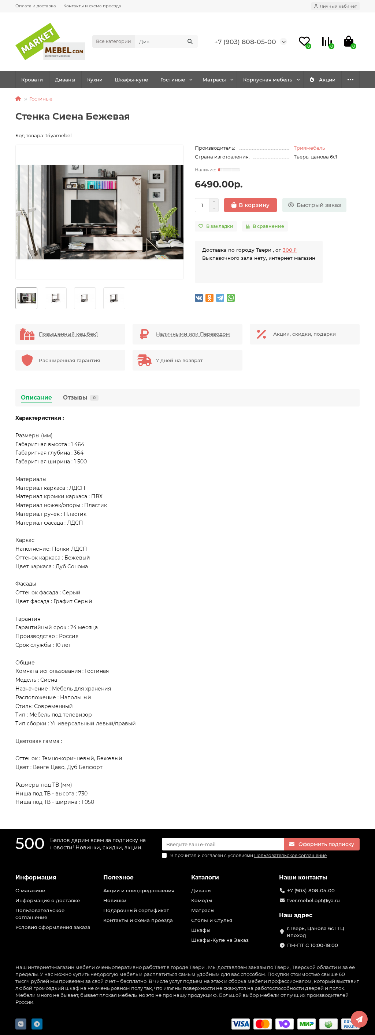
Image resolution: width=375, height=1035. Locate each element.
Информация (35, 877)
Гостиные (172, 80)
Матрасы (214, 80)
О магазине (30, 890)
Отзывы (79, 397)
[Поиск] (190, 41)
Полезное (118, 877)
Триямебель (309, 148)
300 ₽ (290, 250)
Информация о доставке (47, 900)
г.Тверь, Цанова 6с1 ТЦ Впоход (315, 931)
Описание (36, 397)
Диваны (65, 80)
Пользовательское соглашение (39, 913)
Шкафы (201, 930)
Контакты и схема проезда (92, 5)
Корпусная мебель (267, 80)
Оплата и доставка (35, 5)
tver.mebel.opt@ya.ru (313, 900)
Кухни (95, 80)
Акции (327, 80)
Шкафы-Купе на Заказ (220, 940)
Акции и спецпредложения (138, 890)
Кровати (32, 80)
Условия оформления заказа (52, 927)
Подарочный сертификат (136, 910)
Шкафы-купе (131, 80)
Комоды (201, 900)
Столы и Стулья (211, 920)
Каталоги (205, 877)
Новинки (114, 900)
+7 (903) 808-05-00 (245, 41)
